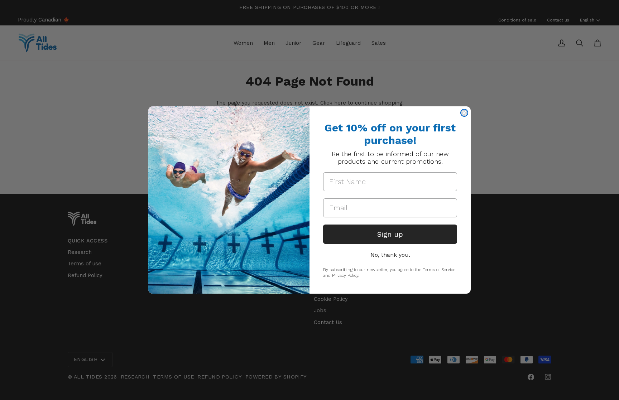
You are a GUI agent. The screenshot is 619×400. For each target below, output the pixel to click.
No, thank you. (390, 254)
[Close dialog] (464, 112)
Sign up (390, 234)
